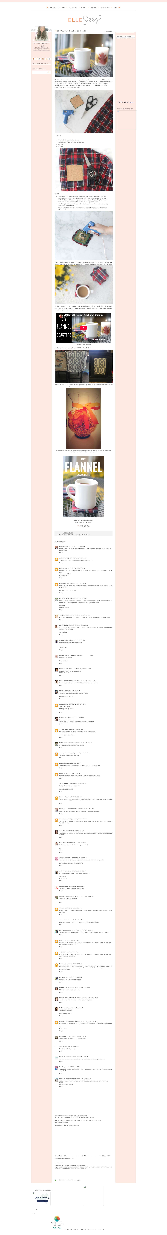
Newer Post (61, 1156)
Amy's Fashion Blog (64, 857)
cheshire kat (65, 632)
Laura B (61, 763)
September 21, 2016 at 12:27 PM (76, 729)
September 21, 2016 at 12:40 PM (81, 753)
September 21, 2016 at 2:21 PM (78, 783)
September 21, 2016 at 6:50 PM (79, 857)
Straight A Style (63, 640)
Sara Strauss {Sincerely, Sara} (67, 896)
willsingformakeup (64, 819)
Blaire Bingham (63, 568)
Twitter (74, 1117)
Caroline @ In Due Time (65, 987)
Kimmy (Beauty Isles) (65, 1056)
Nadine (61, 773)
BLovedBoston (63, 546)
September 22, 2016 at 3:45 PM (77, 1036)
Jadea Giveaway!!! (64, 710)
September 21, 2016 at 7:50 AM (77, 583)
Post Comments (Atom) (68, 1158)
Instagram (88, 1120)
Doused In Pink (63, 1028)
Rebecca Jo (62, 717)
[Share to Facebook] (70, 533)
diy (69, 534)
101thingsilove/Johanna (65, 753)
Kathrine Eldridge (64, 583)
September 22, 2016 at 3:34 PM (87, 1021)
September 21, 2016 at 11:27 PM (84, 930)
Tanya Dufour (63, 830)
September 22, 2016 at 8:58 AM (73, 977)
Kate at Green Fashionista (66, 668)
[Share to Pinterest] (72, 533)
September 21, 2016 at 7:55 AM (77, 598)
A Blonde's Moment (64, 607)
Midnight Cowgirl (63, 886)
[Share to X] (68, 533)
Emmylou (62, 977)
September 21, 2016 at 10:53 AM (75, 717)
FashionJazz (62, 1008)
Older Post (106, 1156)
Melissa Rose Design (79, 1229)
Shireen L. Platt (63, 729)
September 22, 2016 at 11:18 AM (81, 987)
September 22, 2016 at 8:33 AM (73, 964)
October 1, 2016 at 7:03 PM (73, 1067)
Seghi (60, 1046)
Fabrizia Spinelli (63, 704)
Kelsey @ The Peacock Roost (67, 1078)
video (87, 534)
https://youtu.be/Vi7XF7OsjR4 (83, 344)
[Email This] (64, 533)
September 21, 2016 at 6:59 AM (76, 568)
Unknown (61, 797)
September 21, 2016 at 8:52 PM (85, 896)
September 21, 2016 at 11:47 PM (71, 940)
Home (83, 1156)
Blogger (100, 1229)
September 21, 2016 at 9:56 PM (75, 920)
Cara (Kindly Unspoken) (65, 615)
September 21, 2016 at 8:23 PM (77, 886)
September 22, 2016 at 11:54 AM (75, 1008)
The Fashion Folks (64, 783)
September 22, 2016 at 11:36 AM (89, 997)
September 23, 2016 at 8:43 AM (71, 1046)
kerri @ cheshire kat (65, 625)
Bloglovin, (73, 1120)
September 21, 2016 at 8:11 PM (77, 871)
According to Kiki (64, 1036)
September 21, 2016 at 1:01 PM (72, 773)
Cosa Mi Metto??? (69, 708)
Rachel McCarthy (64, 598)
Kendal (61, 690)
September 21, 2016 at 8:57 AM (77, 640)
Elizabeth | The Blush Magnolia (67, 655)
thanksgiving (80, 534)
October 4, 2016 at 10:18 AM (83, 1078)
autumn (64, 534)
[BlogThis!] (66, 533)
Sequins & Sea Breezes (92, 683)
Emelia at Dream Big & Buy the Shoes (69, 997)
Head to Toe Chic (64, 842)
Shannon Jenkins (64, 871)
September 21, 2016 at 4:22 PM (78, 819)
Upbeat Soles (62, 878)
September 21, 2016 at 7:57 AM (81, 615)
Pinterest (83, 1120)
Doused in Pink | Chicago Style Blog (69, 1021)
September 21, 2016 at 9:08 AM (85, 655)
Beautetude (62, 912)
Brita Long (62, 1067)
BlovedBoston (63, 550)
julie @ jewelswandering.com (67, 930)
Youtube (94, 1120)
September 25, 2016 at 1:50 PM (80, 1056)
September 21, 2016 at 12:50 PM (72, 763)
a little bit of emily (64, 558)
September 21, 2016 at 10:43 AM (77, 704)
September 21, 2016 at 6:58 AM (77, 558)
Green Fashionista (64, 672)
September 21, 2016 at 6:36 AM (76, 546)
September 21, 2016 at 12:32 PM (83, 742)
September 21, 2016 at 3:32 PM (86, 808)
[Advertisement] (83, 1141)
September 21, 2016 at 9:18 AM (82, 668)
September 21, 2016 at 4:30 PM (75, 830)
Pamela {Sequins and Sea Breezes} (69, 680)
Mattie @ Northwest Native (66, 742)
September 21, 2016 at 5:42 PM (77, 842)
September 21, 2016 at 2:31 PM (73, 797)
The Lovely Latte (63, 661)
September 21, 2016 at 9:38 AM (72, 690)
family (73, 534)
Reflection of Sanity (69, 735)
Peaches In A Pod (64, 575)
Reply (60, 552)
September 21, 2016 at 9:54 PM (73, 908)
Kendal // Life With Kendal (66, 696)
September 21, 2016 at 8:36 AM (79, 625)
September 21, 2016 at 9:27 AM (87, 680)
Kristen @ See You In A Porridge (68, 808)
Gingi (60, 940)
